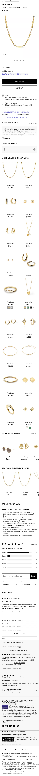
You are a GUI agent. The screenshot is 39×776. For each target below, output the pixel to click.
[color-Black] (31, 307)
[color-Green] (28, 307)
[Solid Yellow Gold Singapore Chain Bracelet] (10, 351)
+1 (33, 307)
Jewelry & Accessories (12, 1)
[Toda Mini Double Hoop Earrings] (10, 231)
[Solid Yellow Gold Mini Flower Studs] (28, 409)
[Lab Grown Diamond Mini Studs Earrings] (10, 260)
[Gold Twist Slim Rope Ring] (10, 409)
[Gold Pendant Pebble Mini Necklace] (28, 289)
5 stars (4, 552)
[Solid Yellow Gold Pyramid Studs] (28, 201)
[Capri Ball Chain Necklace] (28, 172)
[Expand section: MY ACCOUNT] (19, 680)
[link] (10, 186)
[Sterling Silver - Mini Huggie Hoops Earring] (10, 322)
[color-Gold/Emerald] (30, 428)
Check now (30, 713)
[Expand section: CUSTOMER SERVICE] (19, 675)
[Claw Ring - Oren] (10, 289)
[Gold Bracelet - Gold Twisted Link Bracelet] (28, 351)
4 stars (4, 556)
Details (10, 71)
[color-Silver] (12, 307)
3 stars (4, 560)
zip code (16, 99)
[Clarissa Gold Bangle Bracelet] (10, 380)
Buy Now (19, 88)
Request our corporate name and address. (21, 768)
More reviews (19, 634)
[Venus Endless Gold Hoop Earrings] (28, 260)
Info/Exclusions (21, 117)
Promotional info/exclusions (17, 713)
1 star (4, 567)
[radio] (8, 307)
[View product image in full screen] (4, 55)
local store (18, 105)
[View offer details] (19, 149)
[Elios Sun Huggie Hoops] (28, 322)
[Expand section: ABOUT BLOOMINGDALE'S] (19, 685)
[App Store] (8, 739)
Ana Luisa (7, 4)
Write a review (33, 544)
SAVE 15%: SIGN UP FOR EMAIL (19, 650)
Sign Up (26, 112)
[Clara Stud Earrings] (28, 380)
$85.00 (4, 71)
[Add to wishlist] (34, 16)
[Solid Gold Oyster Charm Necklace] (28, 231)
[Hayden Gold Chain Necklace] (10, 172)
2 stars (4, 563)
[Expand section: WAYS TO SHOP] (19, 690)
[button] (19, 38)
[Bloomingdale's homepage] (2, 1)
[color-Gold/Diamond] (27, 428)
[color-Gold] (9, 307)
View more (6, 138)
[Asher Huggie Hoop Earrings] (10, 201)
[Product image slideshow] (19, 38)
